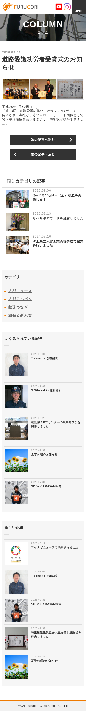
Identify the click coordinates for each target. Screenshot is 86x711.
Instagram (67, 7)
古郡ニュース (20, 291)
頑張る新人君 (20, 315)
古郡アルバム (20, 299)
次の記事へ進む (43, 139)
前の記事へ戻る (43, 154)
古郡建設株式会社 (20, 7)
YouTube (59, 7)
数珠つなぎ (18, 307)
